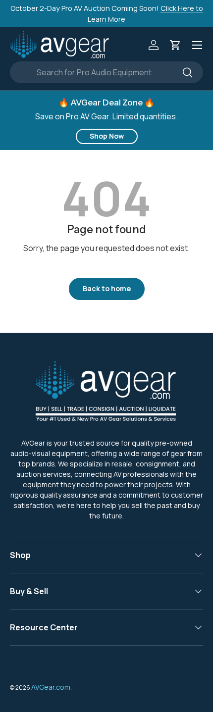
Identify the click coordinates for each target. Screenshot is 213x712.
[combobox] (106, 72)
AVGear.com (50, 687)
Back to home (107, 288)
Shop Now (107, 136)
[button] (175, 45)
